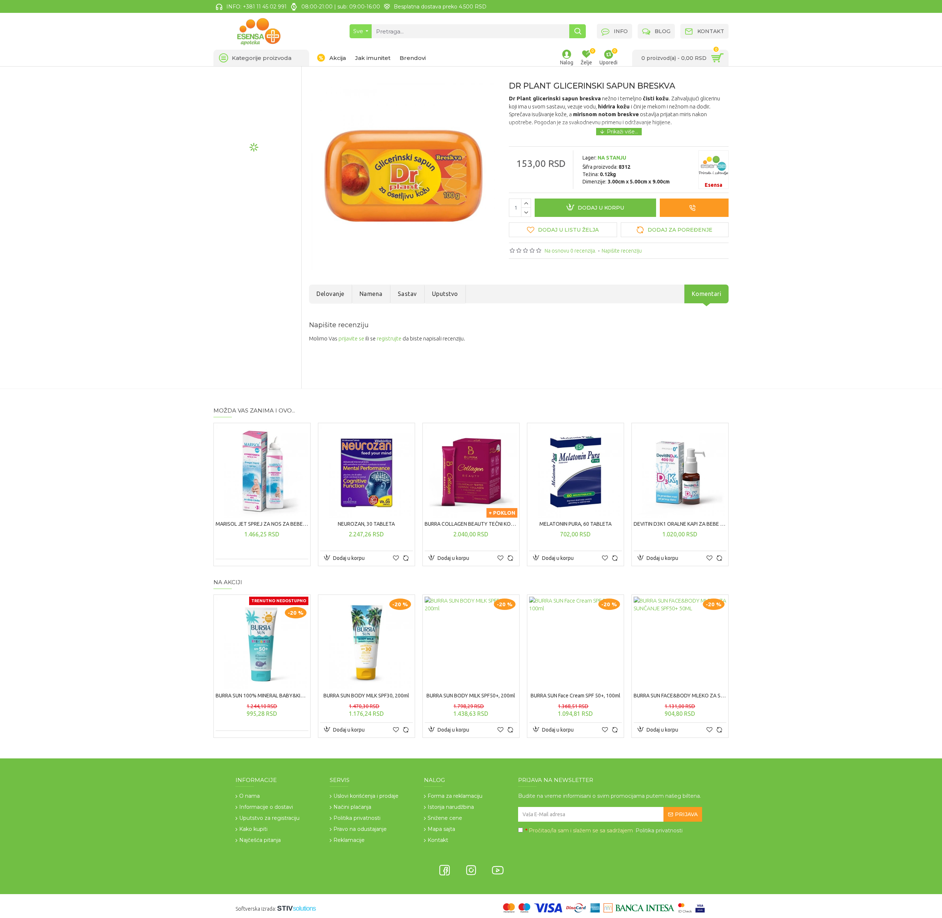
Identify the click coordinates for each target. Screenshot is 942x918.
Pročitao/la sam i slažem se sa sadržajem (604, 830)
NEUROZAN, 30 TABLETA (366, 524)
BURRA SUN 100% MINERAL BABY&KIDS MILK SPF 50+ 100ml (262, 696)
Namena (371, 293)
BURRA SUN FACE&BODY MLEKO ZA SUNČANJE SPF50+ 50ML (680, 696)
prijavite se (351, 338)
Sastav (407, 293)
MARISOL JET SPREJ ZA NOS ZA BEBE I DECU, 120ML (262, 524)
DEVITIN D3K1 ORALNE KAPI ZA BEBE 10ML (680, 524)
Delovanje (330, 293)
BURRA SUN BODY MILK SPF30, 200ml (366, 696)
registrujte (389, 338)
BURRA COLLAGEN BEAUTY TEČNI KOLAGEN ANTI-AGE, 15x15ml (471, 524)
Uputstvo (445, 293)
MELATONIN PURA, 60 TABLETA (575, 524)
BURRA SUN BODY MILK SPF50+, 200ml (470, 696)
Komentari (707, 293)
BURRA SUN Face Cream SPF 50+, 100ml (575, 696)
